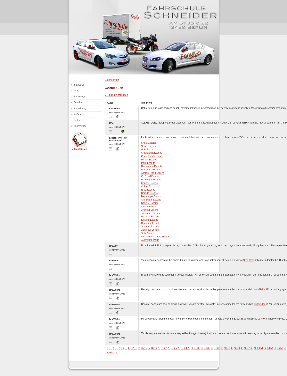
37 (215, 348)
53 (268, 348)
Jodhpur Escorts (149, 210)
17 (149, 348)
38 (218, 348)
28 (185, 348)
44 (238, 348)
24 (172, 348)
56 (278, 348)
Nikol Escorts (148, 189)
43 (235, 348)
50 (258, 348)
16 (145, 348)
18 (152, 348)
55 (275, 348)
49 (255, 348)
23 (169, 348)
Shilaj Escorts (148, 146)
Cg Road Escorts (150, 176)
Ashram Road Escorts (152, 173)
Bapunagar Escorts (151, 196)
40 (225, 348)
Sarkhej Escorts (149, 203)
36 (212, 348)
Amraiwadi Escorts (151, 199)
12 (132, 348)
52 (265, 348)
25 (175, 348)
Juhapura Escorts (150, 213)
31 (195, 348)
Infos (76, 90)
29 (188, 348)
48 (251, 348)
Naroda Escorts (149, 193)
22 (165, 348)
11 (129, 348)
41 (228, 348)
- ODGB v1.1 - (112, 352)
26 (178, 348)
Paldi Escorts (148, 163)
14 (139, 348)
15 (142, 348)
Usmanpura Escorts (151, 166)
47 (248, 348)
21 (162, 348)
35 (208, 348)
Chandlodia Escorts (151, 152)
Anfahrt (78, 114)
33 (202, 348)
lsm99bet (249, 260)
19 (155, 348)
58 (285, 348)
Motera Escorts (149, 159)
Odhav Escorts (149, 186)
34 (205, 348)
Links (77, 120)
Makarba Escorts (150, 216)
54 (271, 348)
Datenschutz (112, 79)
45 (242, 348)
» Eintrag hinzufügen (116, 94)
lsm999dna (260, 289)
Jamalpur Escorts (150, 229)
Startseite (79, 84)
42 (232, 348)
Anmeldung (80, 108)
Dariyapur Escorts (150, 223)
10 (126, 348)
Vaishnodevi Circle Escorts (155, 236)
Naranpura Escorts (151, 169)
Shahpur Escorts (150, 226)
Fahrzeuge (80, 96)
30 (192, 348)
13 (135, 348)
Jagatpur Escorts (150, 240)
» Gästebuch (79, 149)
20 (159, 348)
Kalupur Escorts (149, 219)
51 (261, 348)
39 (222, 348)
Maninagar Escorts (151, 179)
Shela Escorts (148, 142)
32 (198, 348)
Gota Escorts (148, 149)
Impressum (80, 126)
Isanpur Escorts (149, 183)
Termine (78, 102)
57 (281, 348)
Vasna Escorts (148, 206)
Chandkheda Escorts (152, 156)
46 (245, 348)
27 (182, 348)
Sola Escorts (147, 233)
